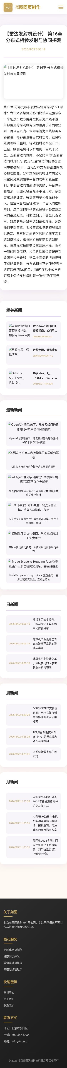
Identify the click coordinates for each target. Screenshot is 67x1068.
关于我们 (9, 999)
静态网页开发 (12, 956)
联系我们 (9, 1005)
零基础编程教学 (13, 969)
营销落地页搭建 (13, 963)
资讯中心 (9, 992)
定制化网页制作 (13, 949)
